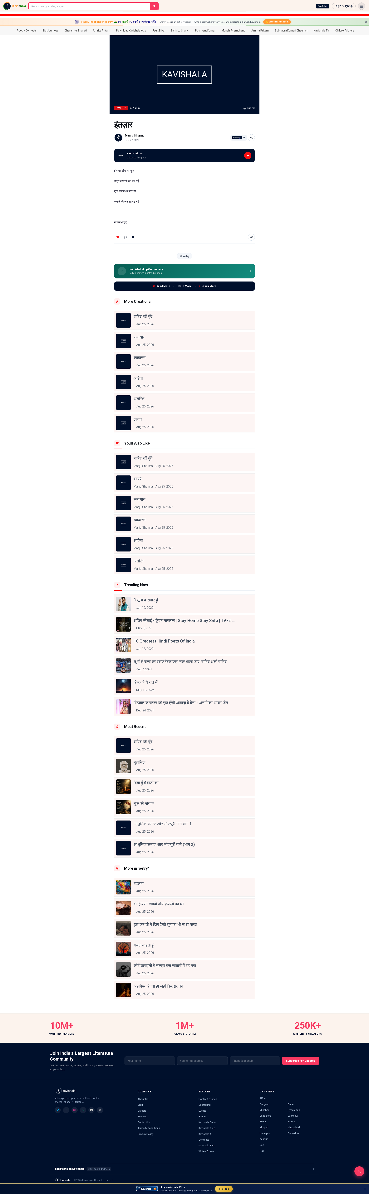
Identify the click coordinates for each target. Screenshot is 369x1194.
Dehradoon (294, 1133)
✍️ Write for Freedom (277, 21)
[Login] (359, 1171)
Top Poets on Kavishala (184, 1168)
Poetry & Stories (208, 1098)
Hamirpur (265, 1133)
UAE (262, 1151)
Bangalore (265, 1115)
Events (202, 1110)
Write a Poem (206, 1151)
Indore (291, 1121)
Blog (140, 1104)
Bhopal (264, 1127)
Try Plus (224, 1188)
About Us (143, 1098)
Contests (204, 1139)
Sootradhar (205, 1104)
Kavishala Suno (207, 1122)
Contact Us (144, 1122)
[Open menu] (361, 6)
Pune (290, 1104)
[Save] (133, 237)
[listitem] (58, 1110)
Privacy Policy (145, 1133)
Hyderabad (294, 1109)
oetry (186, 256)
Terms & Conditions (149, 1127)
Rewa (263, 1121)
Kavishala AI (205, 1133)
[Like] (117, 237)
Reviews (142, 1116)
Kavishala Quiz (207, 1127)
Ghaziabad (294, 1127)
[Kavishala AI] (322, 6)
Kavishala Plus (207, 1145)
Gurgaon (264, 1104)
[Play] (247, 155)
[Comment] (125, 237)
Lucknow (293, 1115)
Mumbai (264, 1109)
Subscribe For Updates (300, 1060)
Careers (142, 1110)
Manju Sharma (134, 135)
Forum (202, 1116)
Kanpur (264, 1138)
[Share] (251, 137)
